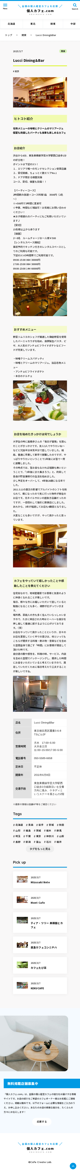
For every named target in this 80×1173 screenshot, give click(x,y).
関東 (63, 51)
